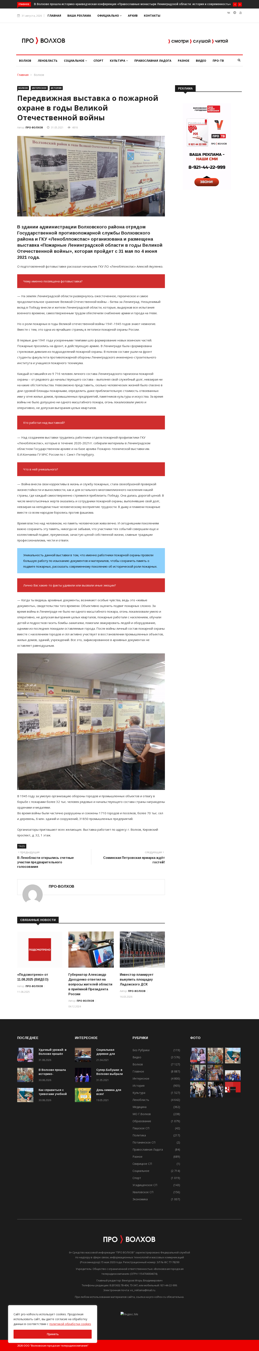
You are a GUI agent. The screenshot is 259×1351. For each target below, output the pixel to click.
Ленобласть (47, 60)
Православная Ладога (152, 60)
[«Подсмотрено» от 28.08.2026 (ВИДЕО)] (233, 1096)
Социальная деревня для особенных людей (109, 1054)
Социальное (74, 60)
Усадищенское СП (145, 1185)
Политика (139, 1135)
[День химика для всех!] (84, 1096)
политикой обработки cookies (70, 1324)
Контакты (152, 15)
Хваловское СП (143, 1192)
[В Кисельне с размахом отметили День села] (215, 1079)
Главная (54, 15)
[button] (235, 4)
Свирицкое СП (142, 1164)
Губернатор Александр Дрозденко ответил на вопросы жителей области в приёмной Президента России (90, 984)
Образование (142, 1121)
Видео (201, 60)
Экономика (140, 1199)
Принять (53, 1334)
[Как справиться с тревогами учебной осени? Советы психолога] (26, 1096)
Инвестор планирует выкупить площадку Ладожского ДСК (137, 979)
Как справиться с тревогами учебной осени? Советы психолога (78, 4)
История (56, 88)
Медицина (139, 1107)
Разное (183, 60)
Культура (118, 60)
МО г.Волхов (142, 1114)
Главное (138, 1071)
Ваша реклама (79, 15)
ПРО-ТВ (218, 60)
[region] (52, 1324)
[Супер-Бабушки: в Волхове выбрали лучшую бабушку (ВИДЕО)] (84, 1075)
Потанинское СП (144, 1142)
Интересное (39, 88)
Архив (133, 15)
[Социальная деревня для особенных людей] (84, 1055)
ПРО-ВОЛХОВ (34, 127)
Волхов (25, 60)
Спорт (98, 60)
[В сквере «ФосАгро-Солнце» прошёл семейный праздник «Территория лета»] (198, 1079)
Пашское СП (141, 1128)
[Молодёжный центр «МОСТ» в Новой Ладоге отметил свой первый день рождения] (198, 1096)
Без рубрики (141, 1050)
